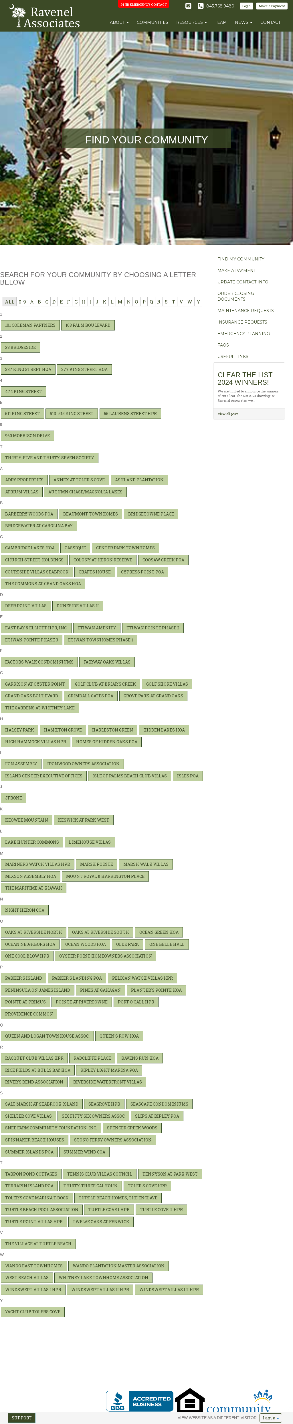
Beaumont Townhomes (90, 514)
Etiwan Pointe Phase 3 (31, 640)
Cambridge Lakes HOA (30, 547)
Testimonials (191, 1370)
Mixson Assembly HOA (30, 876)
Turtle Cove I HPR (109, 1209)
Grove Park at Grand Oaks (153, 696)
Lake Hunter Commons (32, 842)
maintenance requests (245, 310)
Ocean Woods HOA (85, 944)
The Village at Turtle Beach (38, 1243)
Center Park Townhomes (125, 547)
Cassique (75, 547)
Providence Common (29, 1014)
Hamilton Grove (63, 730)
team (221, 22)
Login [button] (246, 6)
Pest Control (245, 1356)
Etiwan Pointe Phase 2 (152, 628)
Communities (118, 1361)
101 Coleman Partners (30, 325)
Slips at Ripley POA (157, 1116)
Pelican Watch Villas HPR (142, 978)
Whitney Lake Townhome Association (103, 1277)
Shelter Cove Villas (28, 1116)
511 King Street (22, 413)
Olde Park (127, 944)
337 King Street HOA (28, 369)
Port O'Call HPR (136, 1002)
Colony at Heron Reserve (103, 560)
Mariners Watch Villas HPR (37, 864)
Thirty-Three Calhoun (91, 1185)
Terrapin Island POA (29, 1185)
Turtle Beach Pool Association (41, 1209)
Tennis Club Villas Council (99, 1174)
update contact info (242, 282)
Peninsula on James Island (37, 990)
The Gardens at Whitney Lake (40, 708)
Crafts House (95, 572)
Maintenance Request (253, 1365)
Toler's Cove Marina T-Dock (37, 1198)
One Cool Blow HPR (27, 956)
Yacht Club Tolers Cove (32, 1311)
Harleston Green (112, 730)
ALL (9, 301)
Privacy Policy (25, 1411)
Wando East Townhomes (34, 1266)
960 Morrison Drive (27, 435)
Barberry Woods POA (29, 514)
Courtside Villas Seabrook (37, 572)
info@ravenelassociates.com (36, 1390)
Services (114, 1370)
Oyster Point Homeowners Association (105, 956)
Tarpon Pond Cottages (31, 1174)
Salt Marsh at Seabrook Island (41, 1104)
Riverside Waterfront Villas (107, 1082)
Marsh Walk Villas (146, 864)
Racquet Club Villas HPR (34, 1058)
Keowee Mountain (26, 820)
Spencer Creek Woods (132, 1128)
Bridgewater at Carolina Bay (39, 525)
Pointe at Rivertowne (82, 1002)
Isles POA (188, 776)
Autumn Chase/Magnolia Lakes (85, 492)
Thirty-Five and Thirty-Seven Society (49, 457)
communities (152, 22)
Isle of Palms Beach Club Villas (129, 776)
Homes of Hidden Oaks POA (106, 741)
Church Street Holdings (34, 560)
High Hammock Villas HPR (35, 741)
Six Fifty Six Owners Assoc (93, 1116)
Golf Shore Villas (167, 684)
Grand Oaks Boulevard (31, 696)
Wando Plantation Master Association (119, 1266)
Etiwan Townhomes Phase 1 (100, 640)
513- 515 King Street (72, 413)
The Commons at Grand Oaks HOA (43, 583)
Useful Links (145, 1379)
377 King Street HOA (84, 369)
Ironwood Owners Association (83, 764)
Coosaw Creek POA (163, 560)
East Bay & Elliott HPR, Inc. (36, 628)
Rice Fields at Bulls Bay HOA (37, 1070)
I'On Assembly (21, 764)
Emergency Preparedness (256, 1370)
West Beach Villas (27, 1277)
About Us (115, 1356)
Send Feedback (73, 1411)
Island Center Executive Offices (43, 776)
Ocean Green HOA (159, 932)
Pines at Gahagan (100, 990)
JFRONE (13, 798)
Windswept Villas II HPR (100, 1289)
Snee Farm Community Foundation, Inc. (51, 1128)
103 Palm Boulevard (88, 325)
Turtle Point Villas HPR (34, 1221)
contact (270, 22)
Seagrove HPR (104, 1104)
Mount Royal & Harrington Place (105, 876)
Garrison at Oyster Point (35, 684)
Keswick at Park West (83, 820)
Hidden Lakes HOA (164, 730)
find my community (240, 259)
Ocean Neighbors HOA (30, 944)
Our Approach (193, 1361)
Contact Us (116, 1379)
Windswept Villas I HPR (33, 1289)
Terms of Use (48, 1411)
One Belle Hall (167, 944)
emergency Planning (243, 333)
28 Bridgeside (20, 347)
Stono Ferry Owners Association (113, 1140)
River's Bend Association (34, 1082)
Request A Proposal (197, 1356)
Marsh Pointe (96, 864)
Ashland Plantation (139, 480)
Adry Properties (24, 480)
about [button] (118, 22)
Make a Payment (272, 6)
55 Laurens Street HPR (130, 413)
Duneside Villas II (78, 605)
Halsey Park (19, 730)
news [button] (242, 22)
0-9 (22, 301)
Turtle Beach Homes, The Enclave (118, 1198)
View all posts (228, 414)
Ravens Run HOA (140, 1058)
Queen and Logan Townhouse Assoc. (47, 1036)
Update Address (148, 1365)
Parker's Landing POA (77, 978)
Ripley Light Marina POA (109, 1070)
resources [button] (190, 22)
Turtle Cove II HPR (161, 1209)
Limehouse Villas (90, 842)
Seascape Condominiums (159, 1104)
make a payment (236, 270)
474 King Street (23, 391)
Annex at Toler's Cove (79, 480)
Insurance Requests (242, 322)
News (112, 1375)
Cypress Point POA (142, 572)
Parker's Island (23, 978)
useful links (232, 356)
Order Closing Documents (156, 1370)
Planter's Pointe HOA (156, 990)
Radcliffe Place (92, 1058)
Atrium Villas (21, 492)
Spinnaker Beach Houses (34, 1140)
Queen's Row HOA (119, 1036)
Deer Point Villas (26, 605)
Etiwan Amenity (97, 628)
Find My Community (151, 1356)
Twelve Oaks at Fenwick (101, 1221)
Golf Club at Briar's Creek (105, 684)
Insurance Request (250, 1361)
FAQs (223, 345)
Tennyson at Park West (170, 1174)
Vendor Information (251, 1375)
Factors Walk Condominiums (39, 662)
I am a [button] (269, 1418)
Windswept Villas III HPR (169, 1289)
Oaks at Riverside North (33, 932)
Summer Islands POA (29, 1152)
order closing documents (235, 296)
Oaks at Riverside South (100, 932)
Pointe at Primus (25, 1002)
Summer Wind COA (84, 1152)
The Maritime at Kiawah (33, 888)
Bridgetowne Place (151, 514)
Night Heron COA (24, 910)
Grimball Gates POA (90, 696)
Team (112, 1365)
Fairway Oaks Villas (107, 662)
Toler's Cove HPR (147, 1185)
